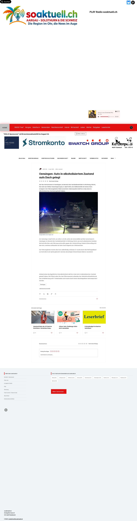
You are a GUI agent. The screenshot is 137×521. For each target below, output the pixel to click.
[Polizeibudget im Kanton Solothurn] (94, 317)
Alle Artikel (22, 158)
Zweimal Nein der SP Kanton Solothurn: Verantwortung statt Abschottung (42, 327)
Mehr (112, 158)
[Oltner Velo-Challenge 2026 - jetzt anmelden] (68, 317)
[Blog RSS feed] (5, 410)
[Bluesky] (128, 2)
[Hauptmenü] (131, 127)
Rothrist (55, 380)
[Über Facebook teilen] (40, 294)
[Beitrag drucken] (55, 294)
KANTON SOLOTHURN (48, 158)
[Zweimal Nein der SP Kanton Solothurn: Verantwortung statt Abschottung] (42, 317)
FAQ (5, 386)
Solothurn (71, 377)
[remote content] (68, 263)
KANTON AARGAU (33, 158)
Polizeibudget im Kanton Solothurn (93, 327)
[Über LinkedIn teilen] (47, 294)
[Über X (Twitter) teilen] (44, 294)
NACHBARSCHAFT (62, 158)
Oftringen (115, 377)
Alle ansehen (103, 307)
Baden (107, 377)
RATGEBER (105, 158)
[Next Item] (129, 143)
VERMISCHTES (94, 158)
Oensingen (42, 284)
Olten (54, 377)
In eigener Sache (8, 383)
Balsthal (124, 377)
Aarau (80, 377)
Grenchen (88, 377)
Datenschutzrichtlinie (9, 398)
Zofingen (62, 377)
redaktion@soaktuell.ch (15, 519)
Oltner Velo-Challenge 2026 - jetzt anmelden (68, 327)
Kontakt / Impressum (9, 377)
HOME (4, 127)
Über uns (6, 380)
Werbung (6, 389)
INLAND (73, 158)
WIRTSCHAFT (83, 158)
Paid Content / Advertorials (10, 392)
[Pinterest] (133, 2)
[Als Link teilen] (51, 294)
